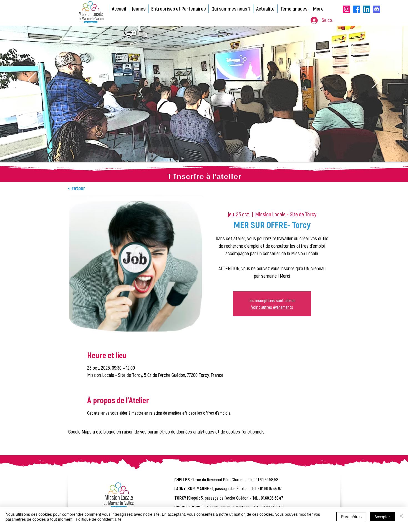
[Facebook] (356, 9)
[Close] (401, 517)
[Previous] (32, 80)
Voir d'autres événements (272, 307)
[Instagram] (346, 9)
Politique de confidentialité (99, 519)
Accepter (382, 516)
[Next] (376, 80)
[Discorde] (376, 9)
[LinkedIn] (366, 9)
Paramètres (351, 516)
